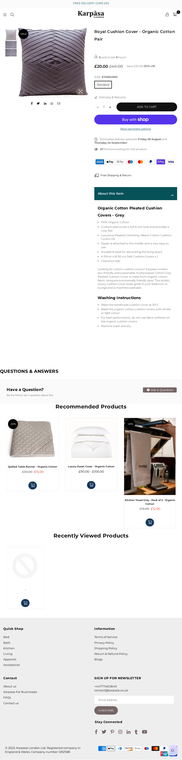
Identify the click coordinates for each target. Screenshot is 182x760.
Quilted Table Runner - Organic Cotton (32, 466)
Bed (6, 637)
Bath (6, 642)
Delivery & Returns (112, 97)
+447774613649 (105, 686)
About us (9, 686)
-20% (130, 423)
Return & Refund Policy (111, 654)
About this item (111, 193)
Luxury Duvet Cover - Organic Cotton (91, 466)
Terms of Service (105, 637)
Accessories (11, 665)
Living (7, 654)
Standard (103, 84)
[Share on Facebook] (32, 103)
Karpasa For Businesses (20, 692)
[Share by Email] (58, 103)
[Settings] (167, 14)
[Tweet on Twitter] (38, 103)
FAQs (7, 697)
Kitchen (9, 648)
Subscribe (106, 710)
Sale (23, 33)
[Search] (12, 14)
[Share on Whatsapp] (51, 103)
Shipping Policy (105, 648)
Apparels (9, 659)
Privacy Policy (104, 642)
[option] (52, 62)
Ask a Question (161, 390)
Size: (106, 77)
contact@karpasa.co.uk (111, 690)
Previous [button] (21, 62)
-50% (13, 423)
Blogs (98, 659)
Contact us (11, 703)
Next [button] (84, 62)
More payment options (135, 128)
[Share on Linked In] (45, 103)
